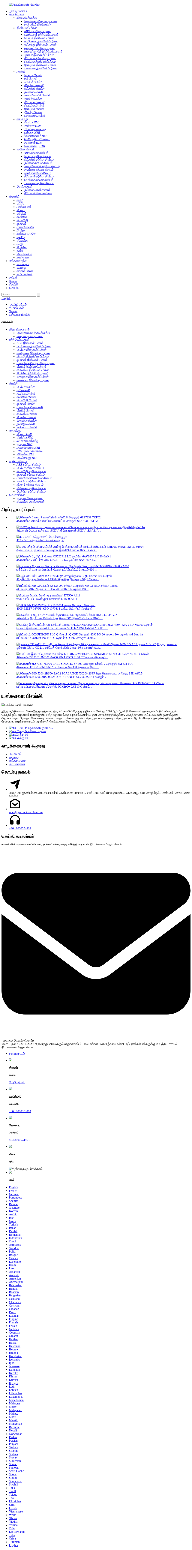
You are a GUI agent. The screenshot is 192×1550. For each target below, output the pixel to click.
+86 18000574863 (20, 828)
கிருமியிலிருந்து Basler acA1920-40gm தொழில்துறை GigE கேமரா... (57, 579)
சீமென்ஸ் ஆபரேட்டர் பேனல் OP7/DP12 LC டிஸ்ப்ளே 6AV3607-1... (56, 559)
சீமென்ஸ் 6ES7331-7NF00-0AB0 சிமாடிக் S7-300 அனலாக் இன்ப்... (57, 667)
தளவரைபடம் (17, 1053)
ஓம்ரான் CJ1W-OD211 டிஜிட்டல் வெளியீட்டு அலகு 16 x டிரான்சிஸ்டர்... (58, 647)
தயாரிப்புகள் (16, 307)
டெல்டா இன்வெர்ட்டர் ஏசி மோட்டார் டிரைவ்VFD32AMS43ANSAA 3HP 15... (62, 628)
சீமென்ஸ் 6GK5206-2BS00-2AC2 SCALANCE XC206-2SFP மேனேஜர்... (61, 676)
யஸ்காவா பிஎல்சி (19, 314)
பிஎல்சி (13, 311)
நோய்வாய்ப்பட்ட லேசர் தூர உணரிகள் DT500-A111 (46, 598)
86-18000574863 (19, 1139)
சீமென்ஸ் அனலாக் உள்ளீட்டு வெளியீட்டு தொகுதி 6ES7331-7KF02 (57, 520)
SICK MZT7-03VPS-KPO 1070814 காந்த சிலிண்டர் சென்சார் (54, 608)
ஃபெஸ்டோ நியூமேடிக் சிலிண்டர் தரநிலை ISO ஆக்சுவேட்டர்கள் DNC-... (59, 618)
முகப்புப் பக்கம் (18, 304)
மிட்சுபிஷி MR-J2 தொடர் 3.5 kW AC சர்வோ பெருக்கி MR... (52, 589)
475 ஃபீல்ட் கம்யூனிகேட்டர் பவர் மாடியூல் (40, 540)
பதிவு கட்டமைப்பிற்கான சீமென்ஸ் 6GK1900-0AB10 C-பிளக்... (54, 686)
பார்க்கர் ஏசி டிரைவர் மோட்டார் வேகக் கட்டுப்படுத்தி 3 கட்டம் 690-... (56, 569)
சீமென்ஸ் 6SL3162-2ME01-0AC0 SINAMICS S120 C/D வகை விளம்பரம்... (62, 657)
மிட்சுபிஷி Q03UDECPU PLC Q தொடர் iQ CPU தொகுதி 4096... (56, 637)
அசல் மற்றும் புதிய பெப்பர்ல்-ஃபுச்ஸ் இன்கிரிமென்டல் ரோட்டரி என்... (56, 550)
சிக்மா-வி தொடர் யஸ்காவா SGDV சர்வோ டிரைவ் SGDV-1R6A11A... (58, 530)
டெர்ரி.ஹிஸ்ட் (17, 1082)
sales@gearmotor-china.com (26, 812)
